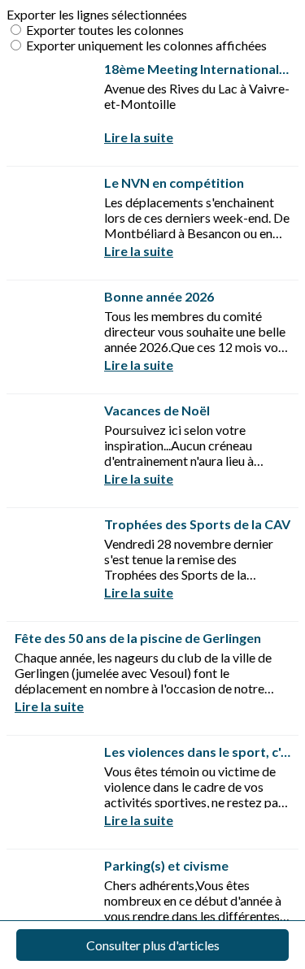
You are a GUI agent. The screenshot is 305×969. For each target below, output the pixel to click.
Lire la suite (138, 137)
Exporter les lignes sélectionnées (97, 14)
